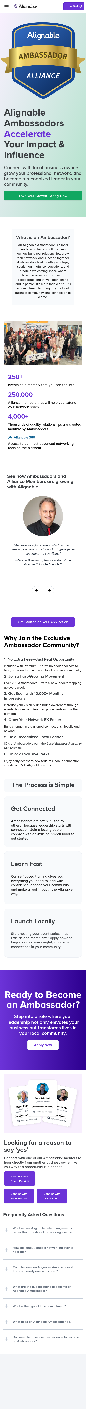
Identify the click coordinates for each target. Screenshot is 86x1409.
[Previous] (36, 590)
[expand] (6, 1230)
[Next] (49, 590)
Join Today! (74, 6)
